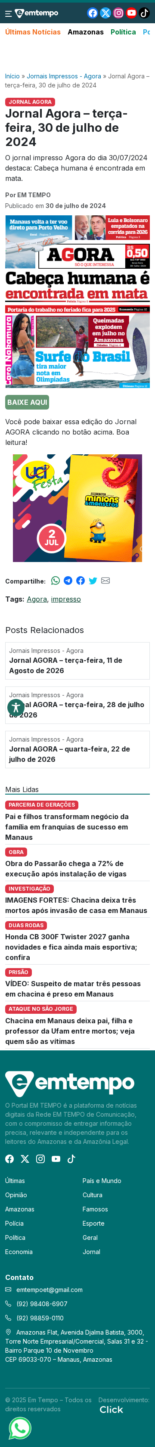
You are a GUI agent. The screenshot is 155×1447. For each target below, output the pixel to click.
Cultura (92, 1195)
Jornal (91, 1251)
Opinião (16, 1195)
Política (123, 32)
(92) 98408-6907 (41, 1303)
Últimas (15, 1180)
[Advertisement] (77, 54)
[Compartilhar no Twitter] (93, 581)
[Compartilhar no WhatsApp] (55, 581)
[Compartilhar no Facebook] (80, 581)
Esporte (94, 1223)
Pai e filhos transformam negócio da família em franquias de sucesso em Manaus (67, 826)
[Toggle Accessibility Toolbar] (15, 707)
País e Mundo (102, 1180)
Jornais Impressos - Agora (64, 76)
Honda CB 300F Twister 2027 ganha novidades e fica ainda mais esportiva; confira (71, 947)
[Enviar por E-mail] (105, 581)
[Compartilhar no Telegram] (68, 581)
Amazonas (86, 32)
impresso (66, 599)
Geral (90, 1237)
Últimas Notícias (33, 32)
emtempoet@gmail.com (49, 1289)
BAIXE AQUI (27, 402)
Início (12, 76)
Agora (37, 599)
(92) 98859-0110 (39, 1318)
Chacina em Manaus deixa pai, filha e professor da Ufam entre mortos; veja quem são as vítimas (70, 1031)
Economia (19, 1251)
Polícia (14, 1223)
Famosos (95, 1209)
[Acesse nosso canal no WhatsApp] (19, 1427)
